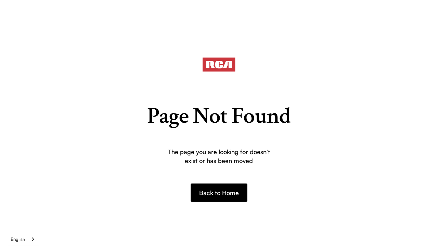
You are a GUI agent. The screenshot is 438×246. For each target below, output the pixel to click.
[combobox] (23, 239)
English (18, 239)
